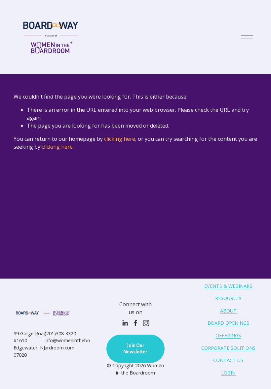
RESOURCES (228, 298)
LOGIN (228, 373)
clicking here (119, 138)
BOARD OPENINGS (228, 323)
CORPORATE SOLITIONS (228, 348)
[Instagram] (146, 323)
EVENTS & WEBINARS (228, 286)
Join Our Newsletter (135, 348)
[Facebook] (135, 323)
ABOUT (228, 311)
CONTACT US (228, 360)
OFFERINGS (228, 335)
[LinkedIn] (125, 323)
